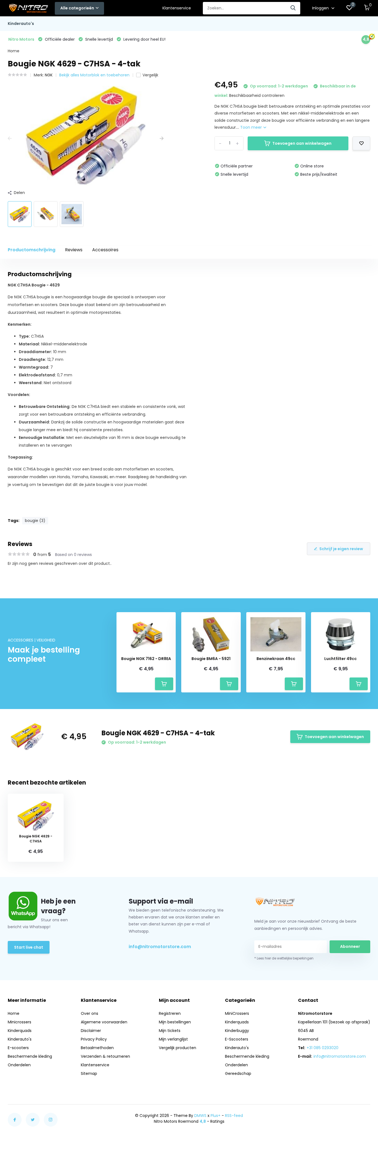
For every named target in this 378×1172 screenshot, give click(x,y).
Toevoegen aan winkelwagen (302, 143)
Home (13, 51)
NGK (49, 75)
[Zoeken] (293, 8)
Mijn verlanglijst (173, 1039)
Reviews (73, 250)
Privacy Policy (94, 1039)
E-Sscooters (236, 1039)
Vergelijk (150, 75)
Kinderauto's (21, 23)
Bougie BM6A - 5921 (211, 658)
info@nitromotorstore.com (160, 946)
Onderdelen (19, 1065)
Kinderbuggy (237, 1030)
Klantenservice (176, 8)
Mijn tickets (169, 1030)
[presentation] (10, 138)
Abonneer (350, 946)
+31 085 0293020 (322, 1048)
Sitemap (89, 1073)
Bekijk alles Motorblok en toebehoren (94, 75)
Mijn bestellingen (175, 1022)
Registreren (170, 1013)
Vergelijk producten (177, 1048)
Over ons (89, 1013)
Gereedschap (238, 1073)
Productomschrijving (31, 250)
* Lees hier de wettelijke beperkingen (284, 958)
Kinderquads (20, 1030)
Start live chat (28, 947)
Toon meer (251, 127)
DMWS (200, 1115)
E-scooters (18, 1048)
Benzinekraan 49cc (276, 658)
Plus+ (216, 1115)
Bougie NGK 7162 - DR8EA (146, 658)
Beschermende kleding (30, 1056)
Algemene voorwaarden (104, 1022)
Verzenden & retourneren (105, 1056)
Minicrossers (19, 1022)
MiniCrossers (237, 1013)
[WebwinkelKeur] (364, 1118)
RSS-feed (234, 1115)
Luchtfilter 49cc (340, 658)
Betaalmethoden (97, 1048)
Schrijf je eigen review (341, 549)
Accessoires (105, 250)
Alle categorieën (77, 8)
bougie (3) (35, 520)
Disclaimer (91, 1030)
